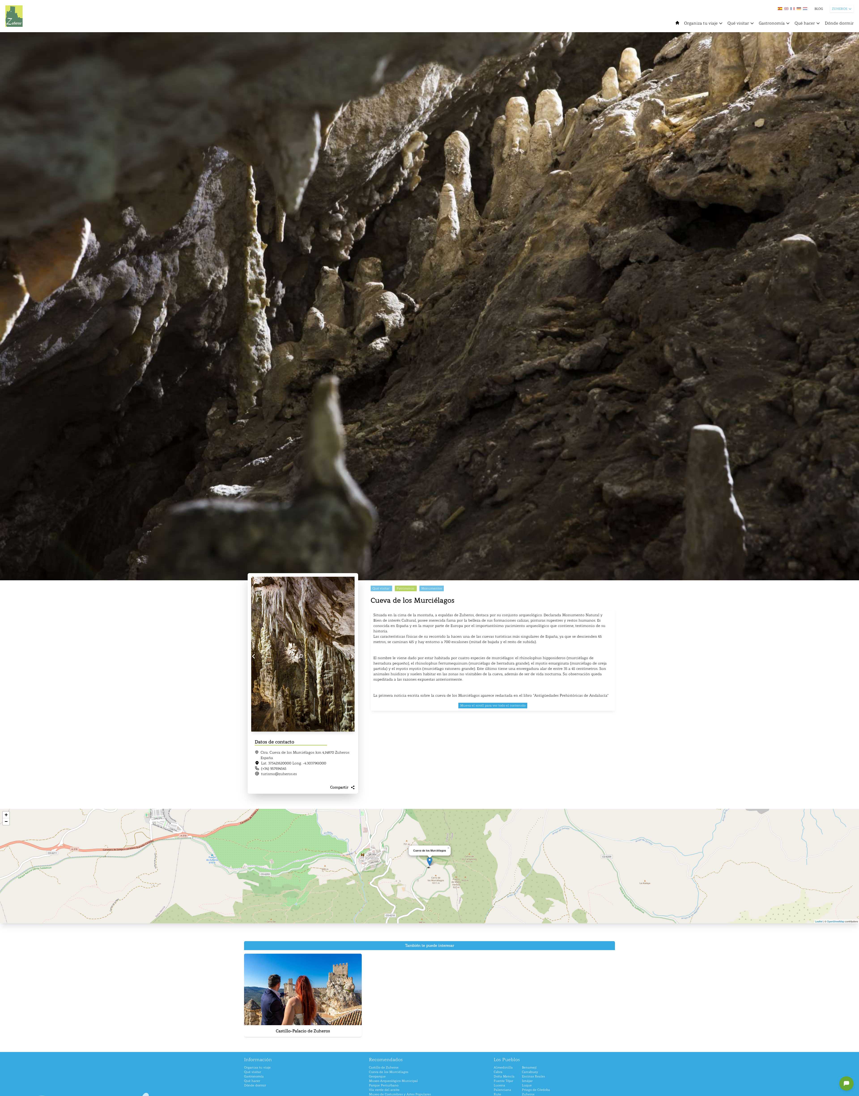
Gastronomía (772, 23)
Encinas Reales (533, 1076)
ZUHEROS (839, 9)
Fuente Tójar (503, 1081)
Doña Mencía (504, 1076)
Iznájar (527, 1081)
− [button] (6, 821)
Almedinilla (503, 1067)
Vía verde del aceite (384, 1090)
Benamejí (529, 1067)
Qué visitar (738, 23)
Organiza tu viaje (701, 23)
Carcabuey (530, 1072)
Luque (527, 1085)
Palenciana (502, 1090)
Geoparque (377, 1076)
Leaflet (819, 921)
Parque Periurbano (383, 1085)
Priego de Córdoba (536, 1090)
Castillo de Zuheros (383, 1067)
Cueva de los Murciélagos (388, 1072)
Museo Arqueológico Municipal (393, 1081)
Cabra (498, 1072)
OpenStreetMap (835, 921)
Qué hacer (805, 23)
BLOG (818, 9)
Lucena (499, 1085)
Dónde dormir (839, 23)
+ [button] (6, 815)
